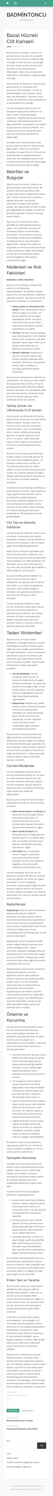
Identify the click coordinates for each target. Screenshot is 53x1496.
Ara (8, 1440)
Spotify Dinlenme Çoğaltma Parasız (23, 1462)
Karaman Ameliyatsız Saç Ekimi (22, 1429)
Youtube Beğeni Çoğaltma (19, 1466)
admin (9, 46)
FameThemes (15, 1489)
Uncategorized (27, 1410)
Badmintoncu (26, 15)
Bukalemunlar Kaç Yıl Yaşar (20, 1420)
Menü (14, 3)
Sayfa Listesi (12, 1458)
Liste (9, 1453)
